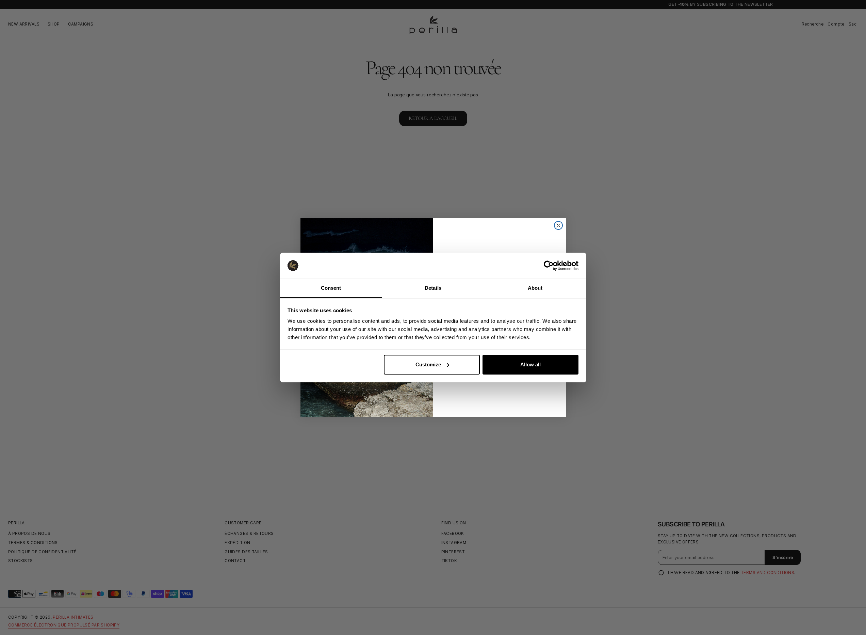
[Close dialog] (558, 225)
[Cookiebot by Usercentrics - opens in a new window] (548, 265)
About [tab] (535, 288)
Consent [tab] (331, 288)
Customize (428, 364)
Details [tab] (433, 288)
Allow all (530, 364)
